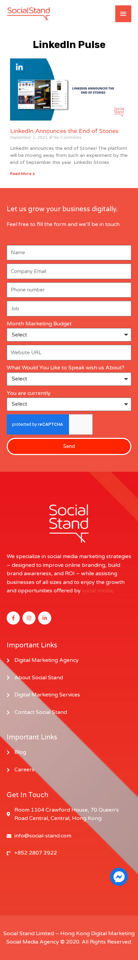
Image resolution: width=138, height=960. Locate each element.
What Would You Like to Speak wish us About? (65, 367)
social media (97, 590)
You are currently (29, 393)
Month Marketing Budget (39, 323)
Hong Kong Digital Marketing (97, 933)
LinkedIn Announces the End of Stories (64, 131)
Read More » (22, 173)
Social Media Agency (32, 942)
